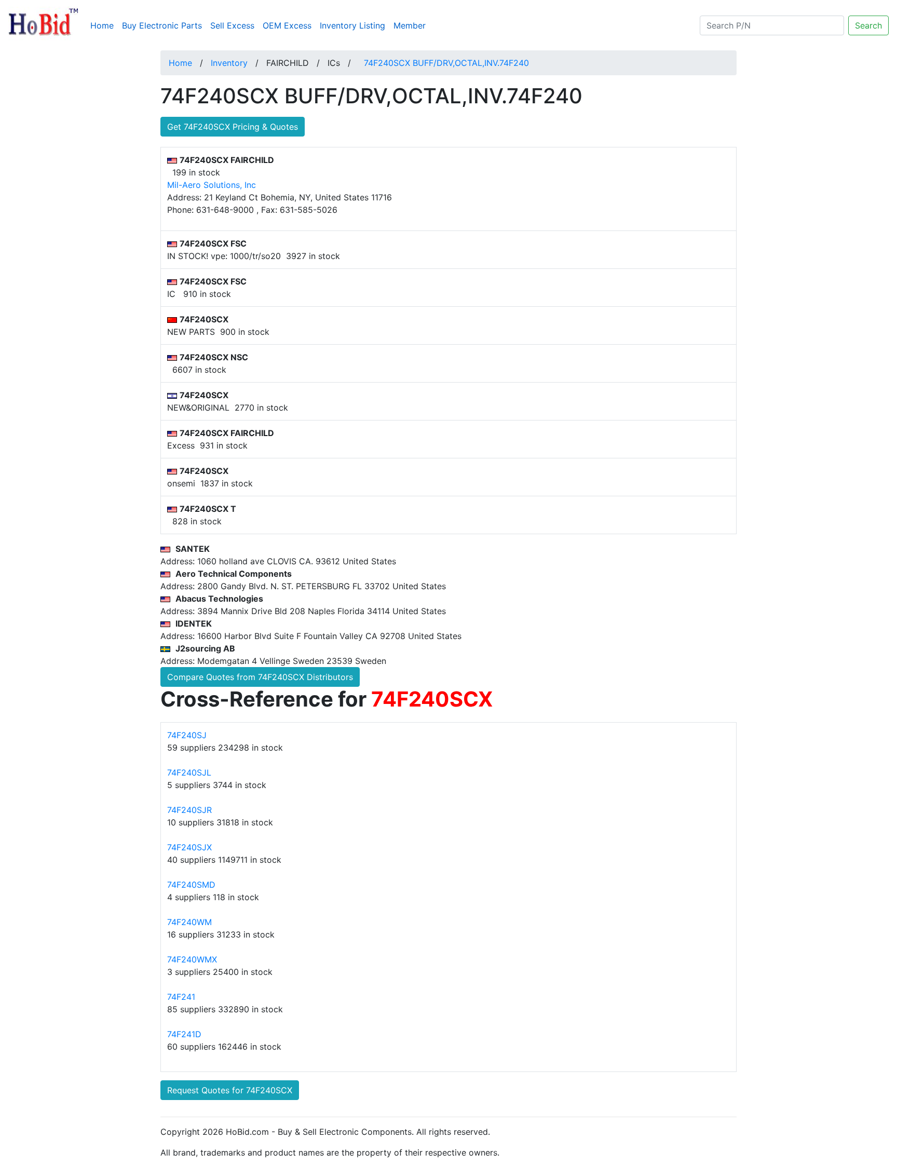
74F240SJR (189, 810)
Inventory (229, 63)
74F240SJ (187, 735)
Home (104, 25)
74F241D (184, 1034)
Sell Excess (232, 25)
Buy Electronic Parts (162, 25)
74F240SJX (189, 847)
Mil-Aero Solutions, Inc (211, 185)
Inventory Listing (352, 25)
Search (868, 25)
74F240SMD (191, 884)
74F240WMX (192, 959)
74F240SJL (189, 772)
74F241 (181, 997)
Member (409, 25)
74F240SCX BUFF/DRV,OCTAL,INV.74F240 (446, 63)
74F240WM (189, 922)
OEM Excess (287, 25)
